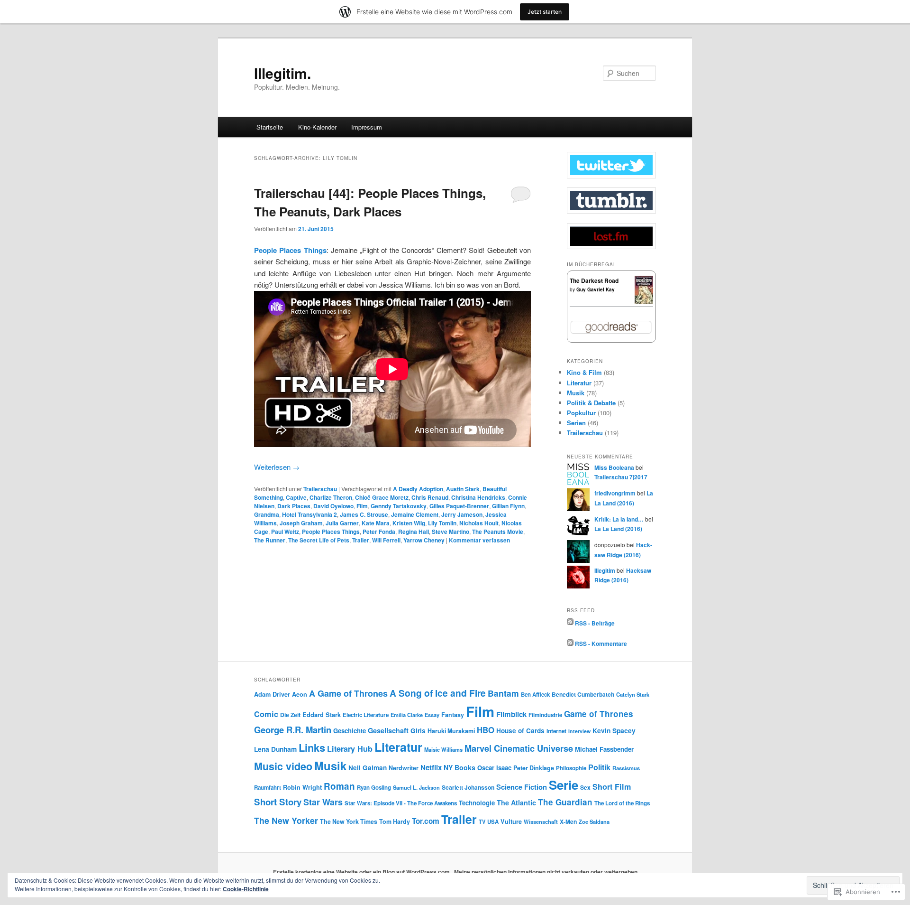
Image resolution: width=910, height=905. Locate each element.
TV (482, 821)
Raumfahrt (267, 788)
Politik (599, 767)
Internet (556, 731)
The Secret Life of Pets (318, 540)
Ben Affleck (535, 694)
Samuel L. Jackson (416, 787)
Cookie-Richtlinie (246, 889)
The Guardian (565, 802)
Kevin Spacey (614, 730)
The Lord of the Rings (622, 803)
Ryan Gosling (374, 788)
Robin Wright (302, 787)
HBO (485, 730)
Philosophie (571, 768)
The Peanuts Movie (497, 531)
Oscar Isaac (494, 767)
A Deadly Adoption (418, 489)
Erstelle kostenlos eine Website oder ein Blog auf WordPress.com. (362, 872)
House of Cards (520, 730)
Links (312, 747)
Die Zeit (290, 714)
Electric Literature (366, 715)
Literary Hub (350, 748)
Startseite (269, 126)
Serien (576, 422)
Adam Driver (272, 694)
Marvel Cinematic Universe (518, 748)
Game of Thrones (598, 713)
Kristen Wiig (408, 523)
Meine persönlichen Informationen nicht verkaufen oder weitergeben (545, 872)
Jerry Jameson (461, 514)
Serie (563, 784)
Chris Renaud (429, 497)
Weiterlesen (277, 467)
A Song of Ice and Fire (438, 693)
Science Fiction (521, 787)
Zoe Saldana (594, 821)
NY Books (459, 767)
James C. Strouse (364, 514)
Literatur (579, 382)
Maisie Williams (443, 749)
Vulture (511, 821)
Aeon (299, 694)
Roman (339, 786)
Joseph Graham (301, 523)
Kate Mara (376, 523)
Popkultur (581, 412)
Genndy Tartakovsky (399, 506)
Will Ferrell (386, 540)
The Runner (269, 540)
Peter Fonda (379, 531)
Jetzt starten (545, 11)
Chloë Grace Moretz (382, 497)
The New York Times (348, 821)
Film (362, 506)
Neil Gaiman (367, 767)
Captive (296, 497)
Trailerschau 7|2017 (620, 477)
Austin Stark (463, 489)
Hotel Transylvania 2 (309, 514)
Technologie (477, 802)
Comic (266, 713)
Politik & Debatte (591, 402)
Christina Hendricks (478, 497)
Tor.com (425, 821)
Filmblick (511, 714)
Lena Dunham (275, 749)
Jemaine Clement (414, 514)
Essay (432, 714)
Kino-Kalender (317, 126)
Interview (579, 731)
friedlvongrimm (615, 493)
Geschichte (349, 730)
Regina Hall (413, 531)
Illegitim (604, 570)
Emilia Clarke (407, 714)
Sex (585, 787)
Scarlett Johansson (468, 787)
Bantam (503, 693)
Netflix (431, 767)
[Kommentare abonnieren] (570, 643)
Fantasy (452, 714)
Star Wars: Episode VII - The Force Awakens (401, 803)
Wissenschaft (541, 821)
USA (493, 822)
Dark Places (293, 506)
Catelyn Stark (632, 694)
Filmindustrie (545, 715)
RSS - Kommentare (601, 643)
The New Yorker (286, 820)
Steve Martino (450, 531)
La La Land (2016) (618, 528)
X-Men (568, 821)
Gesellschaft (388, 731)
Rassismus (626, 768)
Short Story (277, 801)
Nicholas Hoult (479, 523)
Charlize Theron (330, 497)
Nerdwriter (404, 768)
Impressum (366, 126)
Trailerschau (320, 489)
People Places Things (290, 250)
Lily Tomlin (442, 523)
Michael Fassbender (604, 749)
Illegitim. (282, 73)
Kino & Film (584, 372)
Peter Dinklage (533, 768)
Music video (283, 766)
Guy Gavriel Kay (595, 289)
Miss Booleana (614, 467)
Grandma (266, 514)
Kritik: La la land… (619, 519)
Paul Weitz (285, 531)
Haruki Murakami (451, 731)
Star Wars (323, 802)
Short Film (611, 786)
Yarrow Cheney (424, 540)
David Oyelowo (333, 506)
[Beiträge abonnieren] (570, 622)
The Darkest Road (594, 280)
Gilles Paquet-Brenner (459, 506)
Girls (418, 730)
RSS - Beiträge (595, 622)
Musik (575, 392)
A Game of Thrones (348, 693)
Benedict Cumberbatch (583, 694)
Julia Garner (342, 523)
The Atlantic (516, 802)
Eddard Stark (321, 714)
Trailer (360, 540)
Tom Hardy (394, 821)
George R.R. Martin (292, 729)
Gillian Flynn (508, 506)
